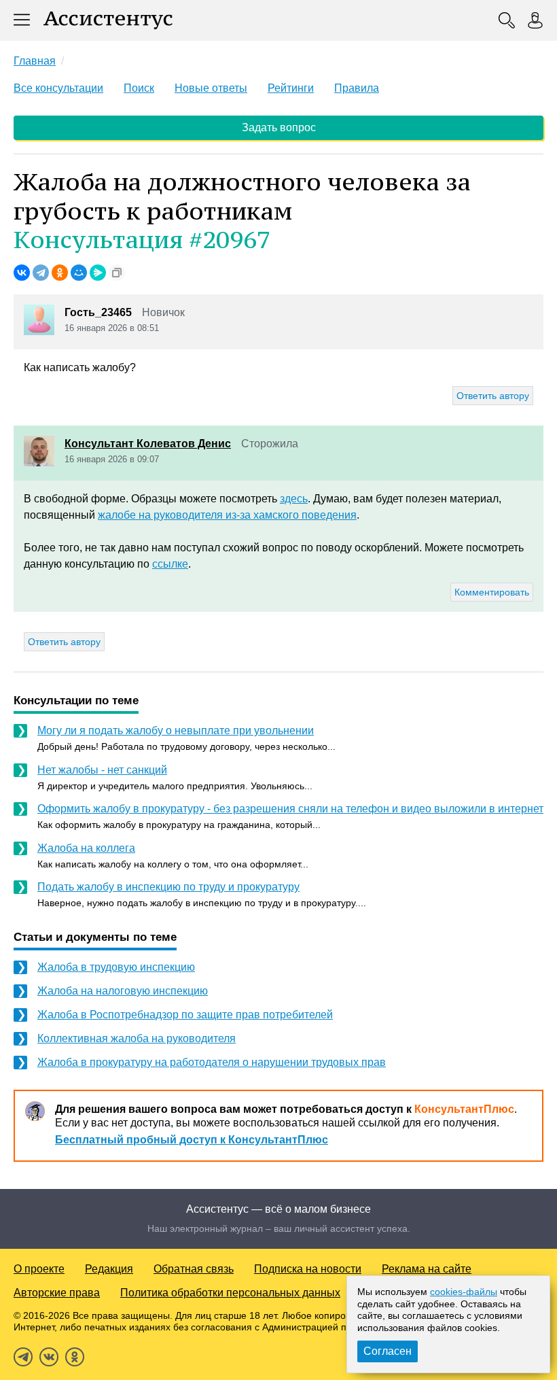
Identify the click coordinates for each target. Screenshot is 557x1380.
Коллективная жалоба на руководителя (136, 1038)
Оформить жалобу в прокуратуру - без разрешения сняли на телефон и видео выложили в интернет (290, 808)
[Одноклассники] (60, 272)
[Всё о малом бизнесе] (108, 20)
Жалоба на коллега (86, 848)
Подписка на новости (307, 1269)
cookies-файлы (463, 1291)
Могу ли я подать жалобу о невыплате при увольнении (175, 730)
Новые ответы (211, 88)
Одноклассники (74, 1356)
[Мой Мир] (79, 272)
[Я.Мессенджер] (98, 272)
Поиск (139, 88)
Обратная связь (194, 1269)
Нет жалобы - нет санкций (102, 770)
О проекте (39, 1269)
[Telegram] (41, 272)
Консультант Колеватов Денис (148, 443)
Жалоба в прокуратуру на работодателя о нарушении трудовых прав (211, 1062)
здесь (294, 498)
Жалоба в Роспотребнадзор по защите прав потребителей (185, 1014)
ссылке (170, 564)
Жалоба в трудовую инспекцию (116, 967)
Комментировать (491, 592)
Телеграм (23, 1356)
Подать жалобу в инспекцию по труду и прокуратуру (168, 887)
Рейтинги (291, 88)
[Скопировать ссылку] (117, 272)
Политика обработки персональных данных (230, 1292)
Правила (356, 88)
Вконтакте (48, 1356)
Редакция (109, 1269)
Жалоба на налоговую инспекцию (122, 991)
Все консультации (58, 88)
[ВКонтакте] (22, 272)
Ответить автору (492, 395)
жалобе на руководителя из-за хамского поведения (227, 515)
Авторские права (57, 1292)
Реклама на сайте (426, 1269)
